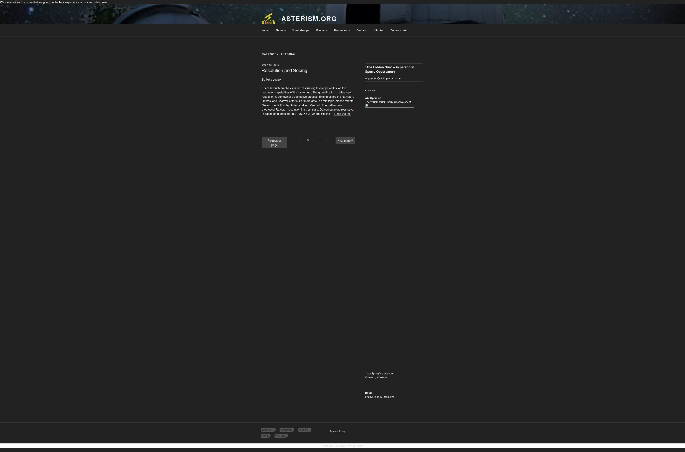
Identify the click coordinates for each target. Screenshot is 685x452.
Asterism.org (309, 18)
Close (103, 2)
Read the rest (342, 114)
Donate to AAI (398, 30)
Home (265, 30)
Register (667, 5)
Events (320, 30)
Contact (361, 30)
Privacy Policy (337, 431)
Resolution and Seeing (284, 70)
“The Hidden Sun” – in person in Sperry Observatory (389, 69)
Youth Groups (300, 30)
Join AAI (378, 30)
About (279, 30)
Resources (340, 30)
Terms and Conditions (333, 445)
